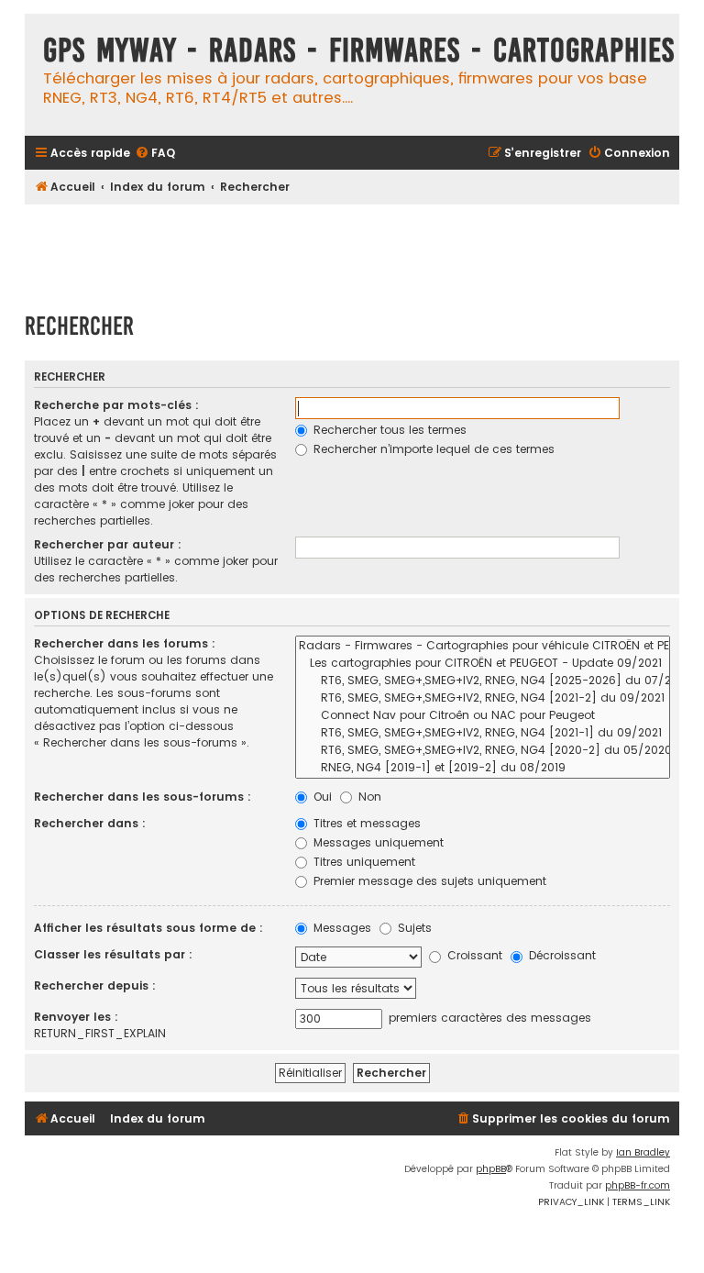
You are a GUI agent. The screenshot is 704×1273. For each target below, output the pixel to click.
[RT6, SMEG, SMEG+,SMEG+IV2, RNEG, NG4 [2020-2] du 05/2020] (482, 750)
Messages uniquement (377, 842)
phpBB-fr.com (637, 1185)
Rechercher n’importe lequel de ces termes (432, 449)
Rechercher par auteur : (108, 544)
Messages (340, 927)
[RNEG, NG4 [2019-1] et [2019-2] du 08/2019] (482, 768)
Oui (321, 796)
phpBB (491, 1169)
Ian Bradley (643, 1152)
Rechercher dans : (90, 823)
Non (368, 796)
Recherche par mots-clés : (116, 405)
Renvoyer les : (76, 1016)
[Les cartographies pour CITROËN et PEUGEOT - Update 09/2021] (482, 663)
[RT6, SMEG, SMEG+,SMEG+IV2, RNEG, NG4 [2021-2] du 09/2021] (482, 698)
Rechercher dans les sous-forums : (142, 796)
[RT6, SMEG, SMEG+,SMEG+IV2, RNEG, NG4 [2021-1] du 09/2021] (482, 733)
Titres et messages (365, 823)
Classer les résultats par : (113, 954)
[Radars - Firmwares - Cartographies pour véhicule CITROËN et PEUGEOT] (482, 646)
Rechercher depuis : (95, 985)
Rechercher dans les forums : (124, 643)
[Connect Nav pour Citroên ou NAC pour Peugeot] (482, 716)
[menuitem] (155, 153)
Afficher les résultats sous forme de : (148, 927)
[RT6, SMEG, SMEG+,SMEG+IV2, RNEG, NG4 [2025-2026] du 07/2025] (482, 681)
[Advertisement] (358, 249)
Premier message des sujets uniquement (428, 881)
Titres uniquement (362, 861)
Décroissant (560, 955)
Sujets (413, 927)
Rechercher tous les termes (388, 429)
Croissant (473, 955)
